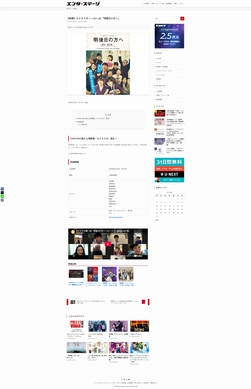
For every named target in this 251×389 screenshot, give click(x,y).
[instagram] (124, 379)
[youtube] (129, 379)
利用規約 (146, 383)
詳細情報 (81, 122)
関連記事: (84, 124)
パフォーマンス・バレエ (164, 71)
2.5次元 (159, 58)
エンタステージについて (102, 383)
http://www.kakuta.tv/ (116, 217)
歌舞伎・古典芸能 (162, 66)
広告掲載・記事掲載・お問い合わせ (131, 383)
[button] (2, 188)
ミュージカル (161, 75)
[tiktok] (127, 379)
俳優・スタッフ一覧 (163, 95)
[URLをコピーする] (2, 200)
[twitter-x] (122, 379)
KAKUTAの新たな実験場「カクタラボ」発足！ (94, 118)
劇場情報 (159, 99)
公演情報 (159, 91)
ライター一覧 (115, 383)
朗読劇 (159, 79)
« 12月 (157, 220)
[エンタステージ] (83, 3)
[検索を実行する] (182, 18)
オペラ (159, 62)
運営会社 (153, 383)
